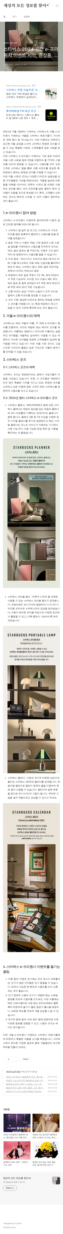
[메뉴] (57, 5)
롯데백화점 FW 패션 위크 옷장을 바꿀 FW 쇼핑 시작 (22, 111)
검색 (50, 6)
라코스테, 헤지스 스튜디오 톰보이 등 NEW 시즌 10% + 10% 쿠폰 (22, 116)
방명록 (27, 16)
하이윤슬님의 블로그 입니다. (14, 1182)
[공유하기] (12, 1059)
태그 (15, 16)
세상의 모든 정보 (13, 1071)
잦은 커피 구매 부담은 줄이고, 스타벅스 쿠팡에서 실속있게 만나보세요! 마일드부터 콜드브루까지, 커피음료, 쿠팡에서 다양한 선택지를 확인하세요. (22, 95)
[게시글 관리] (15, 1059)
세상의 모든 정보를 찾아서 (27, 6)
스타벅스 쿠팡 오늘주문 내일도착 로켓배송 (21, 90)
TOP (57, 1224)
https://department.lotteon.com (21, 106)
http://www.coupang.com (18, 85)
